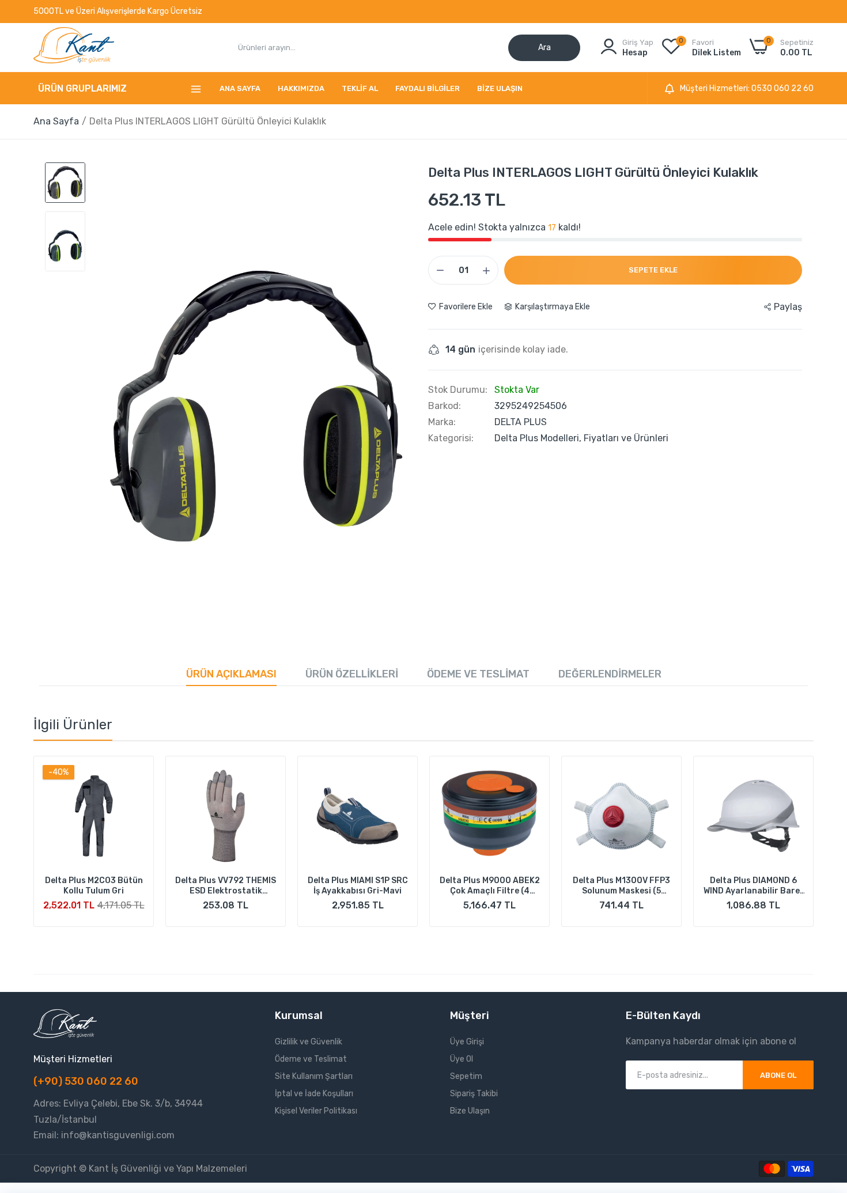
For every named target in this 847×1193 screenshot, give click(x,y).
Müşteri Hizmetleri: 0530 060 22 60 (747, 89)
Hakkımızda (301, 88)
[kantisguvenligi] (73, 47)
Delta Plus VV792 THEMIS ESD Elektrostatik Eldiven (225, 886)
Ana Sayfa (240, 88)
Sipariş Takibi (474, 1094)
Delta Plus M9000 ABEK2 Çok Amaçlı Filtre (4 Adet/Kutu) (490, 886)
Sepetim (466, 1076)
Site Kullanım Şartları (314, 1076)
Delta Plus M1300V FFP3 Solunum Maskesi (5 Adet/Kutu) (621, 886)
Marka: (442, 422)
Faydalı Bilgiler (427, 88)
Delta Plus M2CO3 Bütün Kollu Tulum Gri (94, 886)
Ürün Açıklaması (231, 674)
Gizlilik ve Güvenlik (308, 1042)
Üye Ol (461, 1059)
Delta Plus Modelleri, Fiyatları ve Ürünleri (581, 438)
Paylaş (788, 306)
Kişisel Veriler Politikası (316, 1111)
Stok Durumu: (457, 390)
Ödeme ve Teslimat (478, 674)
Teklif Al (360, 88)
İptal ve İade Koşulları (314, 1094)
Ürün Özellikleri (351, 674)
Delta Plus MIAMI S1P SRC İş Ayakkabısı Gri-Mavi (358, 886)
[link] (134, 775)
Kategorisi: (451, 438)
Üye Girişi (467, 1042)
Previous (62, 848)
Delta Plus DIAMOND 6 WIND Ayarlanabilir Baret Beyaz (754, 886)
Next (784, 848)
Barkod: (444, 406)
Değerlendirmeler (609, 674)
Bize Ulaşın (500, 88)
